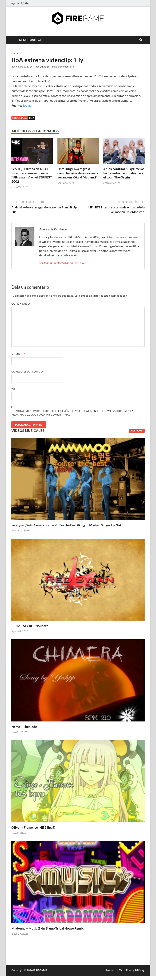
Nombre (18, 354)
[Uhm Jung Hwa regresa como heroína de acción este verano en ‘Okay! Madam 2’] (78, 152)
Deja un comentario (63, 66)
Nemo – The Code (24, 727)
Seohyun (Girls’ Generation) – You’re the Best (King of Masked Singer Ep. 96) (66, 525)
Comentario (21, 303)
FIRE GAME (40, 970)
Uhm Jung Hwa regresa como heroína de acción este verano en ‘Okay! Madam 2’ (77, 173)
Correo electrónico (28, 371)
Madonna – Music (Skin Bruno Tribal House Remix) (47, 928)
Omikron (44, 66)
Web (14, 389)
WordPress (126, 970)
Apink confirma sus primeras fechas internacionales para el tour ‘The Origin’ (123, 173)
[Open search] (141, 40)
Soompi (27, 105)
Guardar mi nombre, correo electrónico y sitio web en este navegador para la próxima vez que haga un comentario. (72, 412)
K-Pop (14, 53)
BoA (31, 117)
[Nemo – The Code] (78, 680)
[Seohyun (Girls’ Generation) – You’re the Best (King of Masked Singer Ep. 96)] (78, 478)
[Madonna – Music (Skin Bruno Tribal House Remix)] (78, 881)
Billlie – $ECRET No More (29, 626)
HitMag (139, 970)
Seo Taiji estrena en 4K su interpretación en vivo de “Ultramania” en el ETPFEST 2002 (31, 175)
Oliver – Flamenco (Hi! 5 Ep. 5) (33, 827)
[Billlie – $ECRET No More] (78, 579)
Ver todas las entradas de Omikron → (62, 263)
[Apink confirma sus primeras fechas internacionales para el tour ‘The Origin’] (124, 152)
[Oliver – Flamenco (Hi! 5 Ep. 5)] (78, 781)
